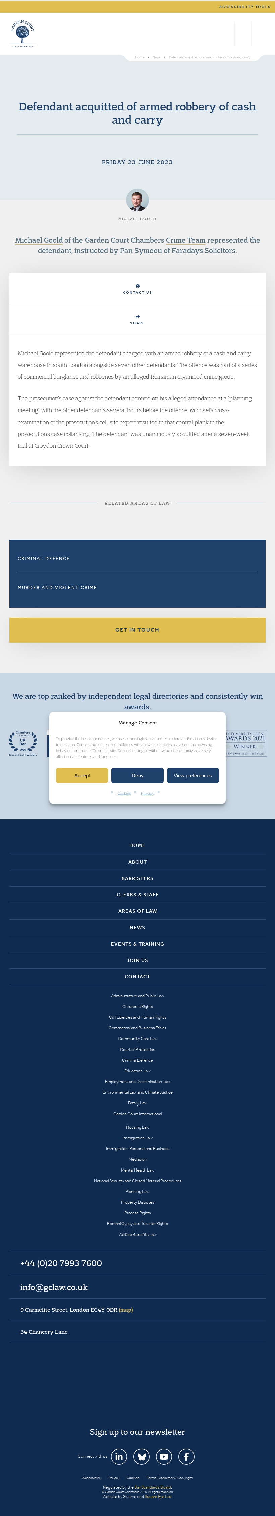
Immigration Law (138, 1137)
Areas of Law (137, 911)
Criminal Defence (44, 558)
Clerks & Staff (138, 895)
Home (137, 845)
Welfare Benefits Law (138, 1234)
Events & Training (137, 944)
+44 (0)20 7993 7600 (243, 34)
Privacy (147, 793)
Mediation (138, 1159)
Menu (259, 34)
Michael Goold (39, 240)
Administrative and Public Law (137, 995)
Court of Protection (137, 1049)
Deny (138, 775)
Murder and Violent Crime (57, 587)
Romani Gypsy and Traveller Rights (137, 1223)
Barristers (138, 878)
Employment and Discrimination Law (137, 1081)
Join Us (137, 960)
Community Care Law (137, 1038)
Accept (82, 775)
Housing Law (137, 1127)
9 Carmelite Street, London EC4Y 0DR (76, 1309)
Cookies (124, 793)
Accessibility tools (245, 7)
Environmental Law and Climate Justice (138, 1092)
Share (137, 323)
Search (227, 34)
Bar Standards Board (152, 1487)
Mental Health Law (137, 1170)
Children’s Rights (137, 1006)
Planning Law (137, 1191)
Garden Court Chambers (22, 33)
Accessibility (91, 1478)
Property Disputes (137, 1202)
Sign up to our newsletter (137, 1432)
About (137, 862)
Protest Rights (137, 1212)
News (137, 928)
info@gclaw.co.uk (54, 1287)
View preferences (193, 775)
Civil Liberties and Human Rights (137, 1017)
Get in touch (137, 630)
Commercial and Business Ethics (137, 1027)
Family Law (137, 1103)
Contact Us (137, 292)
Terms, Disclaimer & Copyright (170, 1478)
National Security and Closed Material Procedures (137, 1180)
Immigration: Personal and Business (137, 1148)
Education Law (137, 1070)
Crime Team (186, 240)
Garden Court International (137, 1113)
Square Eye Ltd (158, 1496)
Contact (137, 977)
